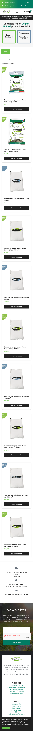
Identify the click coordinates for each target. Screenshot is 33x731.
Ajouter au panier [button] (16, 109)
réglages (26, 724)
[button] (17, 12)
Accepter (6, 728)
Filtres (5, 51)
